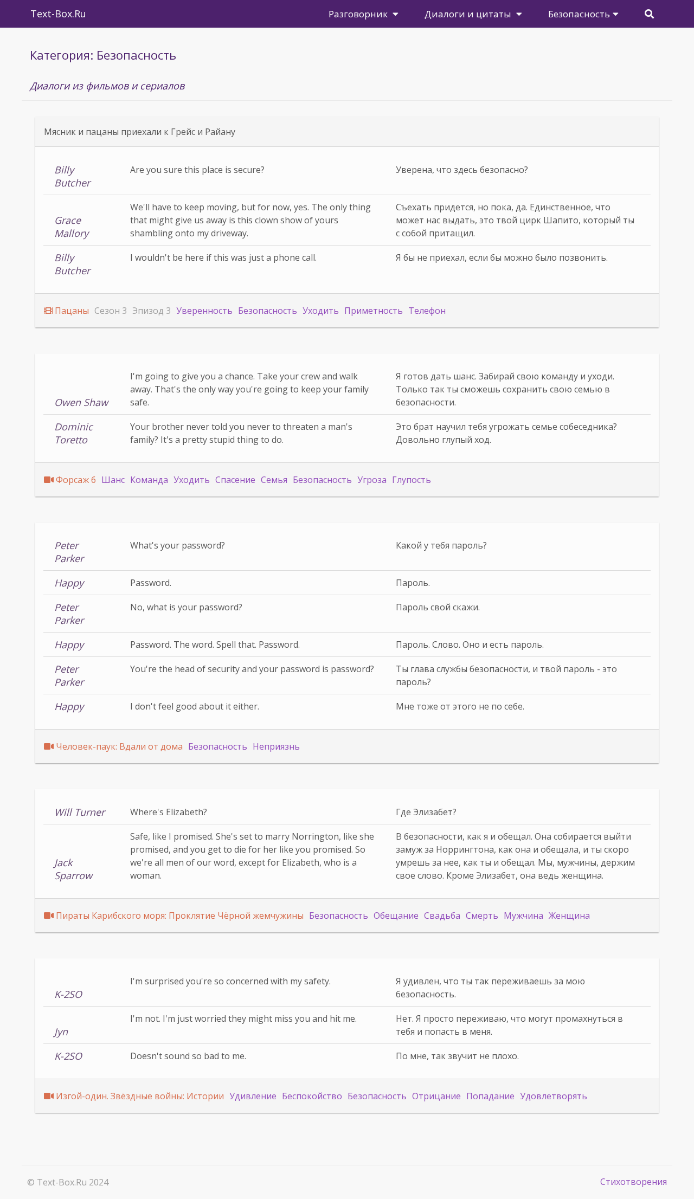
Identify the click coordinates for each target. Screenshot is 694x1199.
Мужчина (523, 915)
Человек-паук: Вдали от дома (119, 746)
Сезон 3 (110, 311)
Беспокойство (312, 1096)
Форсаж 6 (76, 480)
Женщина (569, 915)
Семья (274, 480)
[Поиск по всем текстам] (649, 14)
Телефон (427, 311)
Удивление (253, 1096)
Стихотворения (633, 1182)
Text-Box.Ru (58, 13)
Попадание (490, 1096)
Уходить (321, 311)
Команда (149, 480)
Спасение (235, 480)
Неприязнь (276, 746)
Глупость (411, 480)
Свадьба (442, 915)
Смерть (482, 915)
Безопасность (267, 311)
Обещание (396, 915)
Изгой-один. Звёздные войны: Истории (140, 1096)
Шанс (113, 480)
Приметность (373, 311)
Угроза (372, 480)
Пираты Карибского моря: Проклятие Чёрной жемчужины (180, 915)
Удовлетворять (553, 1096)
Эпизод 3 (151, 311)
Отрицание (436, 1096)
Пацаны (72, 311)
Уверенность (204, 311)
